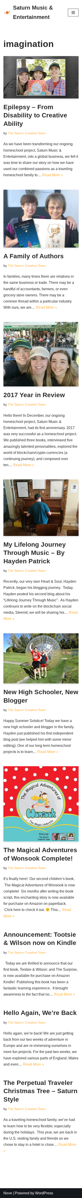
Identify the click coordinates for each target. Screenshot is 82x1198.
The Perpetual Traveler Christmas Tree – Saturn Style (40, 1091)
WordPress (44, 1193)
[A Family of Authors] (41, 219)
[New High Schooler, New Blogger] (41, 658)
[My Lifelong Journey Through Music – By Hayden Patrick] (41, 507)
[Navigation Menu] (73, 12)
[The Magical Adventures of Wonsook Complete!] (41, 803)
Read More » (52, 175)
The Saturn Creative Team (27, 133)
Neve (7, 1193)
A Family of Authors (33, 256)
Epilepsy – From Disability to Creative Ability (35, 115)
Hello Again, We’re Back (40, 1012)
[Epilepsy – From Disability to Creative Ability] (41, 77)
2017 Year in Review (34, 394)
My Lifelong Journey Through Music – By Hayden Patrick (34, 553)
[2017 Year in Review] (41, 354)
